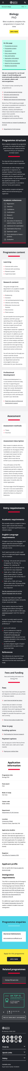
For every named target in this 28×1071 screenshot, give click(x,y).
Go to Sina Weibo (11, 1040)
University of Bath (14, 2)
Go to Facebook (3, 1037)
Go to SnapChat (20, 1037)
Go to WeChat (7, 1040)
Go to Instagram (11, 1037)
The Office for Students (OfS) (10, 855)
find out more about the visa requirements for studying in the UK (13, 894)
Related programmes (11, 66)
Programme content (10, 48)
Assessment (8, 51)
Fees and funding (10, 56)
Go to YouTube (16, 1040)
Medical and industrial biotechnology (15, 99)
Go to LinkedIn (16, 1037)
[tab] (7, 1011)
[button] (3, 1012)
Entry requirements (10, 53)
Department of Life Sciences (12, 129)
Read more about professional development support (14, 402)
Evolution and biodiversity (11, 94)
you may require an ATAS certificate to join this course (13, 890)
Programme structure (11, 46)
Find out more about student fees (13, 720)
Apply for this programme (12, 63)
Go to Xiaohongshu (20, 1040)
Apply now (14, 32)
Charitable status (6, 1064)
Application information (12, 58)
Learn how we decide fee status (13, 700)
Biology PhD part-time (11, 980)
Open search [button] (25, 2)
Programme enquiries (11, 61)
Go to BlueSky (7, 1037)
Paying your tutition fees (11, 751)
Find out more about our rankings (14, 1017)
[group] (14, 1000)
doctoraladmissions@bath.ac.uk (13, 938)
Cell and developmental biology (13, 92)
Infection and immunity (11, 97)
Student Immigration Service (12, 903)
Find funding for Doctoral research (14, 734)
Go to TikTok (3, 1040)
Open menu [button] (3, 2)
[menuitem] (14, 1046)
